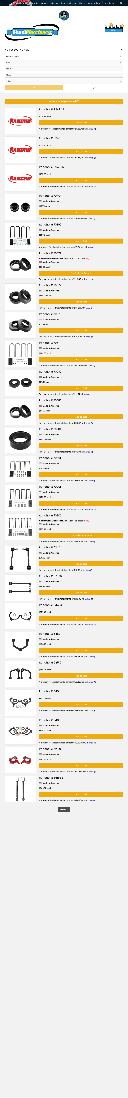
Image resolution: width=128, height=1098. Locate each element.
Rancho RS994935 (51, 167)
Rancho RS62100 (50, 749)
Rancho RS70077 (50, 285)
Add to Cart (81, 122)
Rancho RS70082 (50, 372)
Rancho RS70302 (50, 225)
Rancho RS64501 (50, 634)
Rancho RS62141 (49, 547)
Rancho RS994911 (50, 138)
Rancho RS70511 (49, 343)
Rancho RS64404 (50, 605)
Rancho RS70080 (50, 400)
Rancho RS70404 (50, 196)
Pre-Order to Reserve (81, 273)
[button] (110, 25)
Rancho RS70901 (50, 487)
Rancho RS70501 (50, 458)
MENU (113, 30)
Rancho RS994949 (51, 109)
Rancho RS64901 (50, 720)
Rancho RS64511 (49, 691)
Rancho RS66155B (51, 778)
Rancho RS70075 (50, 314)
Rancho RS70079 (50, 253)
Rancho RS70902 (50, 515)
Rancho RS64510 (50, 663)
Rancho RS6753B (50, 576)
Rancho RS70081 (50, 429)
